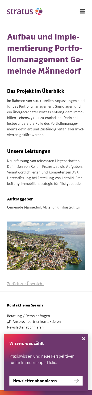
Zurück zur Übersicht (25, 283)
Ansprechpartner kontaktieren (37, 322)
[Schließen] (83, 338)
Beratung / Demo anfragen (28, 316)
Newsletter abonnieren (25, 327)
